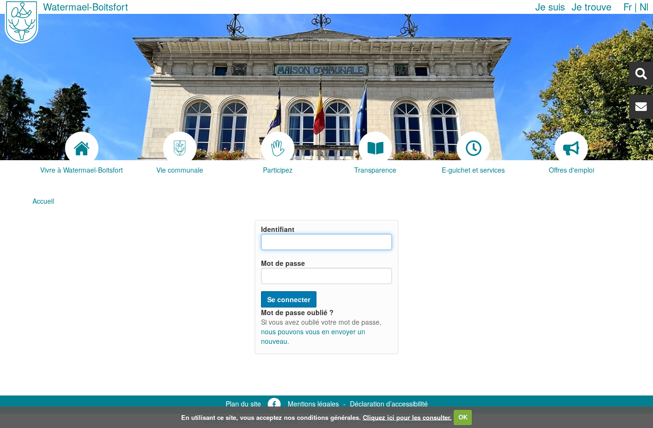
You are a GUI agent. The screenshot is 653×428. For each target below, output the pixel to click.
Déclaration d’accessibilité (389, 403)
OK (463, 416)
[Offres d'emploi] (571, 148)
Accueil (43, 201)
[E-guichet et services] (473, 148)
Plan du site (243, 403)
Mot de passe (283, 263)
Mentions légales (313, 403)
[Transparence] (375, 148)
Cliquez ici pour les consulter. (407, 416)
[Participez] (277, 148)
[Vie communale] (180, 148)
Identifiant (277, 229)
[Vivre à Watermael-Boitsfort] (82, 148)
